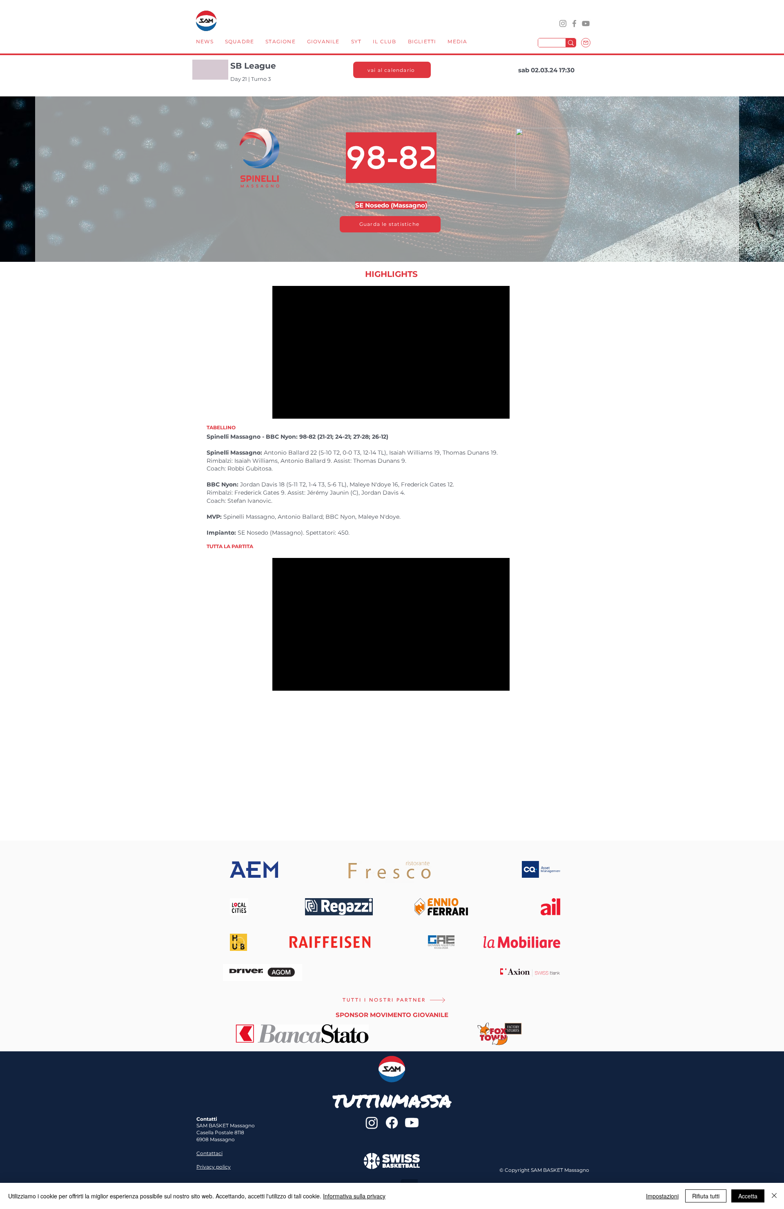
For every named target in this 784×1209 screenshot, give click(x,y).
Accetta (747, 1196)
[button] (239, 42)
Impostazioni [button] (662, 1196)
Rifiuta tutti (705, 1196)
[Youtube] (412, 1123)
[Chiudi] (774, 1195)
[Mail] (585, 42)
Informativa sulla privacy (354, 1196)
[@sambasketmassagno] (563, 23)
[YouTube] (585, 23)
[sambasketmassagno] (574, 23)
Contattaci (209, 1153)
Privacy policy (213, 1167)
